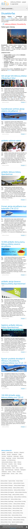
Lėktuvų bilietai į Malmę (6, 508)
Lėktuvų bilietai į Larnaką (20, 501)
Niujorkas (10, 464)
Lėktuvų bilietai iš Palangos (7, 485)
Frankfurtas (9, 456)
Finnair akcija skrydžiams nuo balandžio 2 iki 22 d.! (13, 207)
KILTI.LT (9, 70)
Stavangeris (23, 469)
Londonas (4, 460)
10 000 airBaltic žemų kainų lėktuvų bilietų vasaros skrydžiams (13, 244)
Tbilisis (13, 471)
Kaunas (21, 456)
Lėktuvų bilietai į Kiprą (16, 499)
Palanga (19, 464)
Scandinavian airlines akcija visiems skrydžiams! (12, 110)
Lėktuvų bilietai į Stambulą (6, 517)
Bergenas (22, 452)
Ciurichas (4, 456)
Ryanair (21, 467)
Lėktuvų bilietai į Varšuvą (6, 519)
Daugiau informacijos (13, 528)
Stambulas (17, 469)
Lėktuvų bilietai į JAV (5, 499)
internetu (10, 17)
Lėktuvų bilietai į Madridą (19, 503)
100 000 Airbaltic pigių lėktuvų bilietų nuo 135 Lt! (12, 396)
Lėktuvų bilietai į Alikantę (6, 487)
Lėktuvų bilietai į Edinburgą (7, 496)
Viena (17, 473)
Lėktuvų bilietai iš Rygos (19, 485)
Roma (17, 467)
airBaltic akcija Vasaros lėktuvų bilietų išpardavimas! (13, 282)
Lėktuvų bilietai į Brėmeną (21, 492)
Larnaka (14, 458)
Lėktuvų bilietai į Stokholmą (20, 517)
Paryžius (3, 466)
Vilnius (20, 473)
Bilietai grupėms (13, 524)
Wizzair (3, 475)
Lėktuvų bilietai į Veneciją (18, 519)
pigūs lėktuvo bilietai (6, 467)
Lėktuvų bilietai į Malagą (6, 506)
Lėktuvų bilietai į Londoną (6, 503)
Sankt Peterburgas (9, 469)
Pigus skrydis (14, 466)
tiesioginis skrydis (6, 473)
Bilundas (4, 454)
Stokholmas (4, 471)
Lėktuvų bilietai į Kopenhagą (7, 501)
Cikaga (19, 454)
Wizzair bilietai (19, 480)
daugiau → (23, 102)
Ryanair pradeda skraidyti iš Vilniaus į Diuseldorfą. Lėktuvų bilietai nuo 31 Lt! (13, 360)
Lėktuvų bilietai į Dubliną (17, 494)
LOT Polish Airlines (11, 460)
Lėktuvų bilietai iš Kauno (18, 483)
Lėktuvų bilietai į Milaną (6, 510)
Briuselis (9, 454)
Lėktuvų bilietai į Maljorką (18, 506)
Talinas (9, 471)
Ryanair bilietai (5, 388)
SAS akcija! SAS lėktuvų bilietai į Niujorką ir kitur (14, 77)
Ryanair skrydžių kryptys (17, 522)
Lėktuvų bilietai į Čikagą (6, 494)
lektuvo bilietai (20, 458)
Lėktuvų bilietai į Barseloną (7, 490)
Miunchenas (4, 464)
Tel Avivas (19, 471)
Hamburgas (16, 456)
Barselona (16, 452)
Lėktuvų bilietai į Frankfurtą (20, 496)
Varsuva (12, 473)
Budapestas (14, 454)
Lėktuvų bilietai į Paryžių (6, 512)
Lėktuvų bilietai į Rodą (5, 515)
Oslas (15, 464)
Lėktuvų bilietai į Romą (17, 515)
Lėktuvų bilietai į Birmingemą (7, 492)
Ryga (3, 469)
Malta (15, 462)
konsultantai (7, 19)
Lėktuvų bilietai (5, 102)
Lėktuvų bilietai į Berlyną (7, 462)
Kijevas (3, 458)
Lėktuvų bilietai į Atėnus (18, 487)
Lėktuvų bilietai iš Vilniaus (6, 483)
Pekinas (8, 466)
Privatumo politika (5, 524)
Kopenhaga (8, 458)
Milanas (19, 462)
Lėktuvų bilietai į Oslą (17, 510)
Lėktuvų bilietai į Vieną (6, 522)
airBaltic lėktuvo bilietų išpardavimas (11, 173)
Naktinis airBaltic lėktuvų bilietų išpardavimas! (11, 326)
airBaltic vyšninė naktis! (11, 140)
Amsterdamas (10, 452)
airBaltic (3, 452)
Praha (13, 467)
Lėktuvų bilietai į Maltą (17, 508)
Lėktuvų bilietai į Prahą (18, 512)
